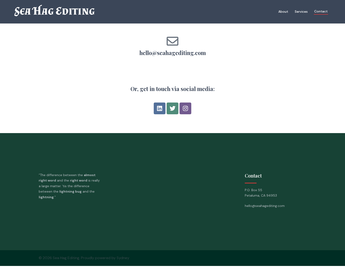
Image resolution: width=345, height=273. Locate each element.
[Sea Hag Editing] (64, 12)
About (283, 11)
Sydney (123, 257)
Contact (321, 11)
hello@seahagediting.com (172, 52)
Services (301, 11)
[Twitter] (172, 108)
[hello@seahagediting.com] (172, 41)
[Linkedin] (159, 108)
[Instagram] (185, 108)
